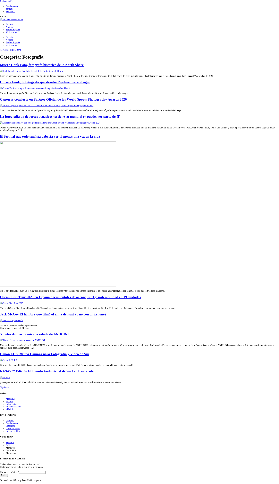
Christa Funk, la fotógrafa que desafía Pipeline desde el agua (45, 82)
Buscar (3, 16)
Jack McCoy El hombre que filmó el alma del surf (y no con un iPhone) (53, 314)
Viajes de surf (12, 32)
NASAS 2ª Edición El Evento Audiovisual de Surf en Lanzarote (47, 371)
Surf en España (13, 29)
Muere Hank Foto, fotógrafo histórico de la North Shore (42, 65)
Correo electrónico (9, 472)
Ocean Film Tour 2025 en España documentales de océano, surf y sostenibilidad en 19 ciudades (70, 297)
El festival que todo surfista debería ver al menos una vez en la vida (50, 136)
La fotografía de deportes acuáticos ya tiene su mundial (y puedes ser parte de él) (60, 116)
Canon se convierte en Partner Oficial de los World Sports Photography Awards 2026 (63, 99)
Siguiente (5, 387)
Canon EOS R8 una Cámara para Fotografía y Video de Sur (44, 354)
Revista (9, 24)
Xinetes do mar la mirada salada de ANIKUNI (34, 334)
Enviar (4, 475)
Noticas (9, 27)
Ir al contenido (6, 1)
